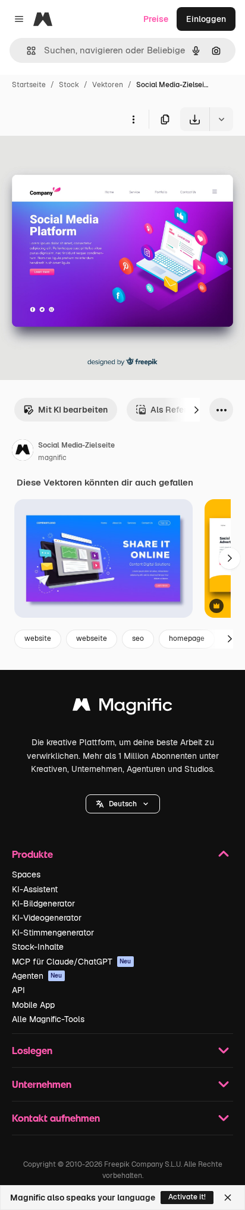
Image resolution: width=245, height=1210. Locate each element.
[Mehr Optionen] (133, 119)
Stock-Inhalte (38, 946)
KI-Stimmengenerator (53, 932)
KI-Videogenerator (46, 917)
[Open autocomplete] (26, 50)
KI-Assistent (35, 889)
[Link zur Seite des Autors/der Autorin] (22, 451)
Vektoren (107, 85)
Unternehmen (41, 1084)
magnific (52, 457)
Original (76, 158)
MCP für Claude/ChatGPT (71, 961)
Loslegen (32, 1050)
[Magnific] (122, 707)
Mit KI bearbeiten (73, 409)
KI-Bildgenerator (43, 903)
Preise (155, 19)
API (18, 990)
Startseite (29, 85)
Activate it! (187, 1197)
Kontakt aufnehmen (56, 1118)
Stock (69, 85)
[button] (123, 803)
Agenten (37, 975)
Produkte (32, 854)
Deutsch (123, 804)
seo (138, 638)
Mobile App (33, 1005)
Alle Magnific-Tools (48, 1019)
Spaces (26, 874)
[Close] (228, 1197)
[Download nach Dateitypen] (221, 119)
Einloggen (206, 19)
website (37, 638)
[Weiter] (196, 410)
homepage (187, 638)
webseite (91, 638)
